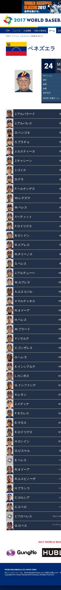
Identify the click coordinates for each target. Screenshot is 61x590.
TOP (8, 31)
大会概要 (27, 31)
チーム (52, 31)
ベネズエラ (24, 36)
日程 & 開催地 (40, 31)
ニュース (16, 31)
